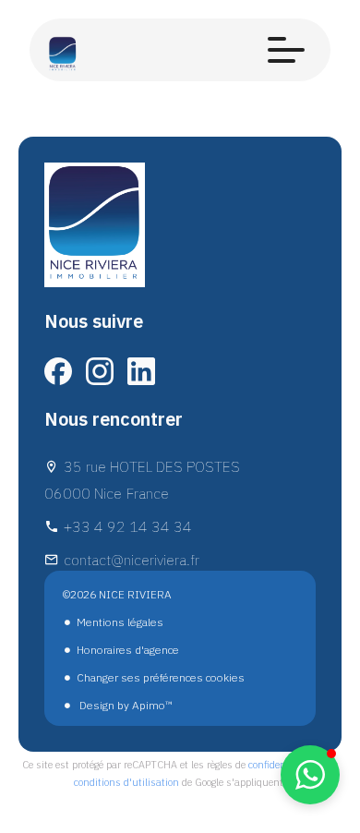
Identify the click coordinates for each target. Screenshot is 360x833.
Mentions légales (120, 622)
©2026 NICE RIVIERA (117, 594)
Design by (125, 705)
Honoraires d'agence (128, 650)
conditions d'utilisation (126, 782)
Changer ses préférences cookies (161, 677)
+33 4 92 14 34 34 (128, 526)
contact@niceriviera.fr (131, 559)
